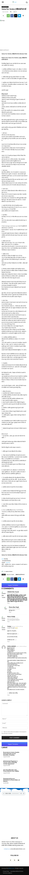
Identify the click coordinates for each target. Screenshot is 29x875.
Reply (8, 603)
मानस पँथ (8, 562)
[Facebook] (12, 15)
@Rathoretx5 (11, 868)
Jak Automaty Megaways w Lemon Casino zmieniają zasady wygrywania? (10, 762)
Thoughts (5, 6)
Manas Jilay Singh (14, 607)
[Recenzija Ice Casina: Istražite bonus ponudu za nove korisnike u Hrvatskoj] (24, 754)
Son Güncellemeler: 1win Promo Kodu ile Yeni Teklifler (11, 770)
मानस (3, 559)
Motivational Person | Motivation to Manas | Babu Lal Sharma (11, 780)
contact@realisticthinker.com (17, 849)
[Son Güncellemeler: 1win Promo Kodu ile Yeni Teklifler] (24, 772)
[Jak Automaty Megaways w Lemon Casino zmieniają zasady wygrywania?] (24, 763)
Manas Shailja (11, 616)
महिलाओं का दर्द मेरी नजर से (20, 574)
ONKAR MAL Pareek (13, 592)
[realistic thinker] (3, 571)
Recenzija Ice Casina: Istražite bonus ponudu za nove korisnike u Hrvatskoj (11, 754)
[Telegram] (19, 15)
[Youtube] (18, 860)
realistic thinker (8, 571)
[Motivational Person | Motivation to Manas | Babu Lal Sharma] (24, 781)
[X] (15, 15)
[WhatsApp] (8, 15)
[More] (23, 15)
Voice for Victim (10, 574)
